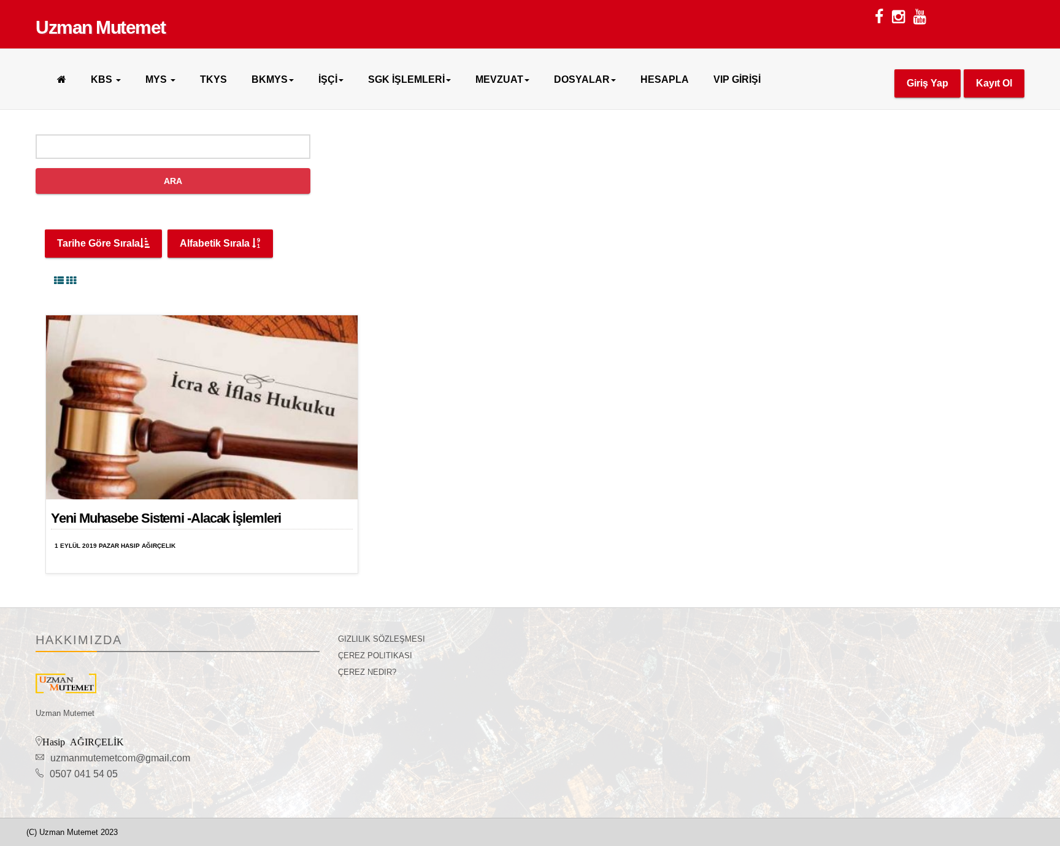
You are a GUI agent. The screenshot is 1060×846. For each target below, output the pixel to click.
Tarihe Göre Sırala (98, 243)
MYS (157, 79)
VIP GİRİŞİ (737, 79)
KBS (103, 79)
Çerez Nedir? (367, 672)
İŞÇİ (327, 79)
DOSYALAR (582, 79)
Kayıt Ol (994, 83)
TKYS (213, 79)
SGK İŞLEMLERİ (406, 79)
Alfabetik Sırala (216, 243)
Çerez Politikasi (375, 655)
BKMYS (270, 79)
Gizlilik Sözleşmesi (381, 639)
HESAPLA (664, 79)
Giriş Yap (927, 83)
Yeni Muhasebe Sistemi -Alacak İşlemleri (166, 518)
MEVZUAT (499, 79)
